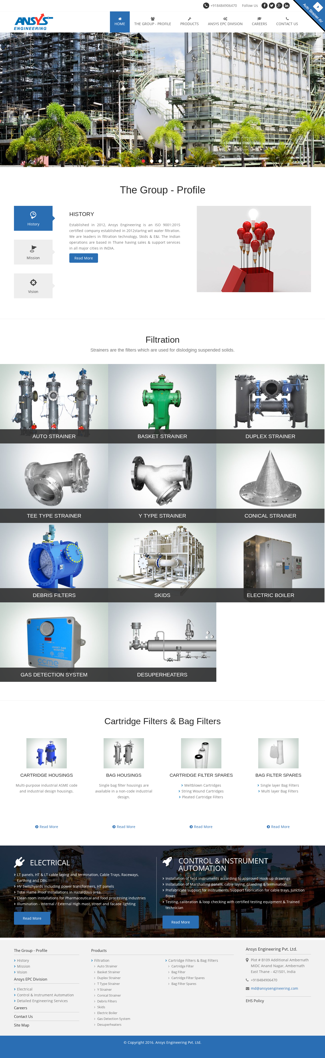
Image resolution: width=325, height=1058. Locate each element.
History (33, 224)
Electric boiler (107, 1013)
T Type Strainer (108, 983)
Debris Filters (107, 1001)
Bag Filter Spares (183, 983)
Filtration (101, 960)
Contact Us (287, 23)
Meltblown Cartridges (202, 785)
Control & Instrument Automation (45, 995)
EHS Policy (255, 1000)
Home (120, 23)
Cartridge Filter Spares (188, 978)
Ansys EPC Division (225, 23)
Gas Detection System (113, 1018)
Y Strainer (104, 989)
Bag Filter (178, 972)
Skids (101, 1007)
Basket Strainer (108, 972)
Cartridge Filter (182, 966)
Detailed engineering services (42, 1000)
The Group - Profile (152, 23)
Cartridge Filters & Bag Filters (193, 960)
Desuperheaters (109, 1024)
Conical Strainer (109, 995)
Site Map (21, 1025)
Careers (259, 23)
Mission (33, 257)
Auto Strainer (107, 966)
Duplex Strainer (109, 978)
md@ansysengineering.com (274, 988)
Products (189, 23)
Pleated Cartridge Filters (202, 797)
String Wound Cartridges (203, 791)
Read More (83, 258)
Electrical (24, 989)
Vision (33, 291)
